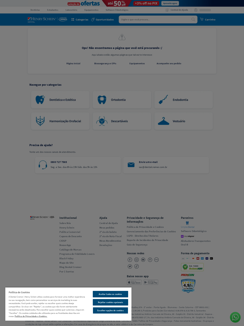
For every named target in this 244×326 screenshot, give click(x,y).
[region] (68, 304)
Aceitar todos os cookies (110, 294)
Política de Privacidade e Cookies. (31, 316)
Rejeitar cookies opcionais (110, 302)
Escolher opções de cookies (110, 310)
